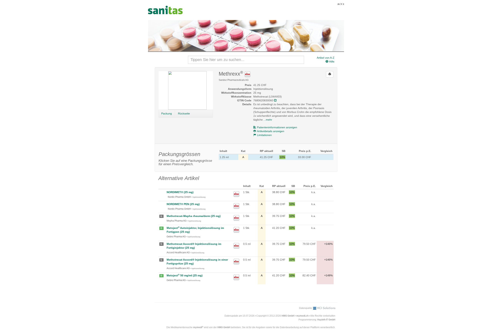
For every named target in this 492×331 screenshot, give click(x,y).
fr (341, 4)
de (338, 4)
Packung (166, 113)
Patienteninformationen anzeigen (277, 127)
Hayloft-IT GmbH (326, 319)
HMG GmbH (288, 315)
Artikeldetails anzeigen (270, 131)
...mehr (267, 119)
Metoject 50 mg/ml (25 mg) (185, 275)
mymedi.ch (302, 315)
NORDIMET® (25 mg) (180, 192)
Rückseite (184, 113)
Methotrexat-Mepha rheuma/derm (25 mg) (194, 216)
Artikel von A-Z (325, 57)
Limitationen (264, 135)
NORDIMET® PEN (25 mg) (183, 204)
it (343, 4)
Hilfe (331, 61)
